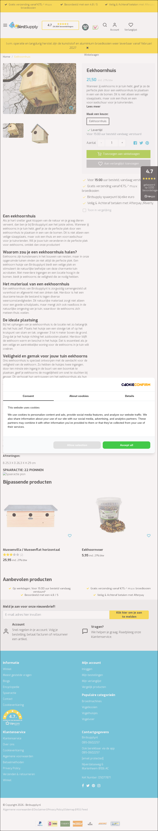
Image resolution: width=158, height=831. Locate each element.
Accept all (126, 445)
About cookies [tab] (79, 395)
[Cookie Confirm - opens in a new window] (135, 384)
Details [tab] (129, 395)
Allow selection (77, 445)
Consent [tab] (28, 395)
